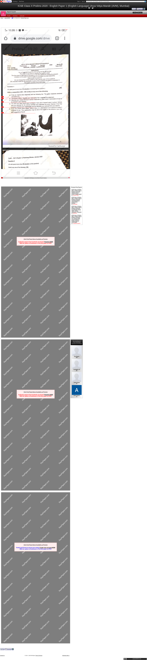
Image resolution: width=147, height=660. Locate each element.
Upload (83, 1)
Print (134, 9)
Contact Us (2, 655)
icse (28, 18)
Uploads (22, 15)
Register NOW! (48, 242)
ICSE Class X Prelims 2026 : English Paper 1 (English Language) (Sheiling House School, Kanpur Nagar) (77, 192)
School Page (23, 18)
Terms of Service (38, 655)
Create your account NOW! (47, 547)
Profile (8, 15)
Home (2, 18)
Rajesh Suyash (11, 11)
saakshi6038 (7, 18)
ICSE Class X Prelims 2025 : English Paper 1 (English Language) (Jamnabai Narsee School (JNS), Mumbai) (77, 200)
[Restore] (124, 658)
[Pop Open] (126, 658)
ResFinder (21, 1)
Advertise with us (65, 655)
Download (140, 9)
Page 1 (66, 29)
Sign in (79, 1)
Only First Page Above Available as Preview (36, 239)
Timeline (15, 15)
